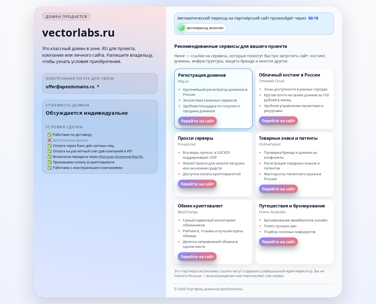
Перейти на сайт (197, 121)
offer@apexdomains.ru (70, 87)
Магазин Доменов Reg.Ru (121, 156)
